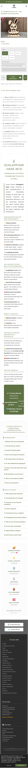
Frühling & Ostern (6, 680)
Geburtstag (5, 650)
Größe (3, 49)
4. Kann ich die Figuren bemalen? (14, 455)
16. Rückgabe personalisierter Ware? (15, 517)
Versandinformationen (7, 737)
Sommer (4, 682)
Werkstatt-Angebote (7, 717)
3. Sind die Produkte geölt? (12, 450)
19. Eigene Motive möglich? (12, 530)
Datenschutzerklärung (7, 732)
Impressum (5, 741)
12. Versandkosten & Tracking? (13, 498)
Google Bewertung (15, 624)
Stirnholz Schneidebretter (8, 707)
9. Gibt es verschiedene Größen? (14, 478)
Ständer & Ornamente (7, 669)
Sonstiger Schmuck (7, 678)
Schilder (4, 643)
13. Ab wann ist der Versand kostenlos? (12, 503)
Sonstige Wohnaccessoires (9, 671)
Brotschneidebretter (7, 712)
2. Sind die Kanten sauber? (12, 446)
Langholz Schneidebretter (8, 709)
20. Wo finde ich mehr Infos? (12, 535)
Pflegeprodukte (6, 714)
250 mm (5, 57)
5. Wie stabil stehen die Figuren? (14, 459)
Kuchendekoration (6, 667)
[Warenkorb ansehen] (26, 6)
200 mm (18, 53)
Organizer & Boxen (7, 665)
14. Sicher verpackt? (10, 509)
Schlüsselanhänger (7, 676)
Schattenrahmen (6, 663)
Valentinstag (5, 656)
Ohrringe (4, 673)
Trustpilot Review (15, 629)
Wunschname (5, 62)
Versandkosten (6, 43)
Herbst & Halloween (7, 684)
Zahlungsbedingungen (7, 728)
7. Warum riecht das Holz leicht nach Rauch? (15, 469)
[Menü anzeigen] (1, 6)
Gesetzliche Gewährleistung (9, 735)
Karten (4, 648)
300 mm (12, 57)
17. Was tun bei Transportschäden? (15, 522)
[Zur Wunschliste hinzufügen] (25, 77)
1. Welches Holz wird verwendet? (14, 441)
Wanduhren (5, 705)
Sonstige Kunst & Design (8, 645)
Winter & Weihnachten (7, 686)
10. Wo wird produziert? (11, 483)
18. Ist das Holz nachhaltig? (12, 526)
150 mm (11, 53)
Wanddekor (5, 661)
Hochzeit (4, 654)
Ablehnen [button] (9, 765)
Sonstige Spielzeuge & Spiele (9, 693)
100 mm (5, 53)
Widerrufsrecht (6, 739)
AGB (3, 734)
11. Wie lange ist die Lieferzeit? (13, 494)
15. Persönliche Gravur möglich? (14, 513)
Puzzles (4, 688)
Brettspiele (5, 690)
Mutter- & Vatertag (6, 652)
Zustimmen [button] (21, 765)
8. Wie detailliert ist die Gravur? (13, 474)
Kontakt (4, 730)
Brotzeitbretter (5, 711)
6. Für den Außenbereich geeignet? (15, 463)
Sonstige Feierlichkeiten (8, 658)
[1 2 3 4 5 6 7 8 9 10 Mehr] (3, 77)
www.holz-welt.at (14, 613)
